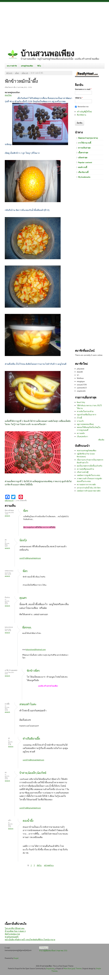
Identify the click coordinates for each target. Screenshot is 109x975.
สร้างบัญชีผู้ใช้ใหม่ (84, 111)
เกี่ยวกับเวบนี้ (83, 172)
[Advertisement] (54, 23)
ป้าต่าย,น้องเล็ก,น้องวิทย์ (32, 773)
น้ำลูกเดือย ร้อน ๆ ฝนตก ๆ (15, 931)
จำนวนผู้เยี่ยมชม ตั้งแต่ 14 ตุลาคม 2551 (53, 950)
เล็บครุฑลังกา (82, 436)
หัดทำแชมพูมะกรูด (12, 934)
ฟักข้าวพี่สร (33, 670)
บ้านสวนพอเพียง (47, 53)
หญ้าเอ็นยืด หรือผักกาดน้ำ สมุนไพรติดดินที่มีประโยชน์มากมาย (30, 939)
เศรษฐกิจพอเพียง (27, 66)
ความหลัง (81, 433)
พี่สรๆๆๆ (26, 627)
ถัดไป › (39, 865)
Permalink (7, 515)
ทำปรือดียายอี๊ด (31, 738)
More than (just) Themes (73, 968)
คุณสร (22, 598)
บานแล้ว (80, 421)
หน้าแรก (9, 73)
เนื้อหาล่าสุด (83, 152)
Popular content (85, 162)
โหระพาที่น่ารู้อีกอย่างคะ (15, 928)
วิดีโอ (39, 66)
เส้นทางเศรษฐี (82, 472)
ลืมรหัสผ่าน (81, 115)
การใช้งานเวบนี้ (84, 143)
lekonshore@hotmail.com (36, 649)
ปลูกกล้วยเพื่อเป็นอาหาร (86, 414)
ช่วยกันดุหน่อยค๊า (12, 937)
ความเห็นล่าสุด (84, 148)
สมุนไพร (8, 95)
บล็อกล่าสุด (82, 157)
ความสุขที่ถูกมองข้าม (85, 469)
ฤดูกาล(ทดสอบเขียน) (85, 424)
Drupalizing (50, 968)
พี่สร (25, 511)
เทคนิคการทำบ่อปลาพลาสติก (88, 491)
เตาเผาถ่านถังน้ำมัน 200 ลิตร (89, 487)
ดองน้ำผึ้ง (28, 820)
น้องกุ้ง (23, 540)
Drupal (16, 958)
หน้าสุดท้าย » (49, 865)
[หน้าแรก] (13, 55)
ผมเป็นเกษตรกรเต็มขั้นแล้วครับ (89, 466)
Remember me (83, 106)
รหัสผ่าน (79, 98)
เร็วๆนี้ (79, 418)
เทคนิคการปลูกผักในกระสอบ (88, 475)
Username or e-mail (83, 89)
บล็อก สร (25, 73)
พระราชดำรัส (12, 66)
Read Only (81, 402)
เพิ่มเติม (101, 440)
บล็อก (17, 73)
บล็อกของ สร (9, 500)
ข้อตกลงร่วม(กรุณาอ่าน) (88, 138)
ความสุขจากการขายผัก (86, 484)
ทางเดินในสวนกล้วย (85, 411)
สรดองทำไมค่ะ (27, 704)
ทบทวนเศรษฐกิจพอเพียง (86, 450)
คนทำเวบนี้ (82, 167)
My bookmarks (84, 177)
